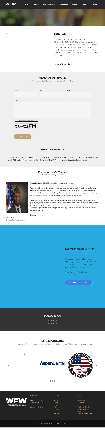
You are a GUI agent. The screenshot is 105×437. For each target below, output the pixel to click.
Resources (57, 407)
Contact (56, 411)
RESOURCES (63, 4)
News (56, 409)
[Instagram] (55, 322)
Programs (57, 405)
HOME (27, 4)
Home (56, 400)
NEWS (74, 4)
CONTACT (84, 4)
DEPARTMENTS (48, 4)
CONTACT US (23, 136)
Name (16, 90)
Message (17, 100)
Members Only (59, 413)
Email (42, 90)
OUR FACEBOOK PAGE (78, 283)
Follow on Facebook (85, 407)
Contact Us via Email (36, 407)
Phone (69, 90)
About (56, 403)
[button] (8, 365)
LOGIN (94, 4)
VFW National (82, 409)
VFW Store (81, 411)
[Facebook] (50, 322)
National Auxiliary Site (85, 413)
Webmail (81, 403)
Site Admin (81, 400)
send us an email (79, 47)
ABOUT (35, 4)
